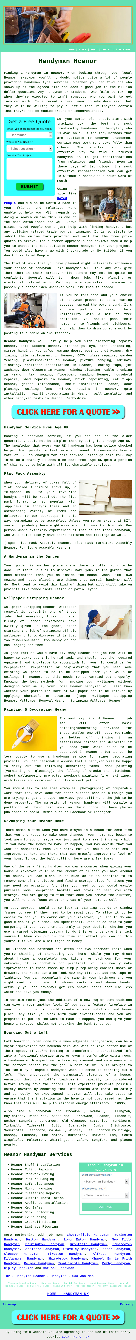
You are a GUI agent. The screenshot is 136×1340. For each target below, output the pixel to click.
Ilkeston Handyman (66, 1254)
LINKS (82, 49)
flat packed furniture (26, 487)
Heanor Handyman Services (38, 1154)
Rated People (30, 227)
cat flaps (122, 379)
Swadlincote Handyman (78, 1263)
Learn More (71, 1337)
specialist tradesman (105, 282)
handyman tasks (29, 398)
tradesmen (121, 138)
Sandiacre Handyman (41, 1249)
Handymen (58, 1276)
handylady (114, 128)
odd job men (50, 1235)
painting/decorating (50, 393)
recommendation (91, 171)
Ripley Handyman (18, 1268)
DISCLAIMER (123, 49)
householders (99, 101)
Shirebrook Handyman (67, 1258)
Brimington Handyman (44, 1244)
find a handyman (33, 1111)
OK (87, 1337)
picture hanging (95, 360)
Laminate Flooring (41, 1226)
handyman (32, 82)
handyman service (44, 436)
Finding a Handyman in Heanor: (34, 73)
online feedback (55, 333)
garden (21, 565)
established (34, 222)
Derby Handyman (116, 1263)
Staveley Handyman (80, 1249)
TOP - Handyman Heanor (24, 1276)
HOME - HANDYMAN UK (68, 1294)
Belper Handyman (39, 1263)
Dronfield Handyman (88, 1244)
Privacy (127, 1304)
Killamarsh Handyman (23, 1258)
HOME (72, 49)
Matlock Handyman (58, 1268)
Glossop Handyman (21, 1254)
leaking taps (108, 365)
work (47, 282)
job (98, 87)
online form (39, 236)
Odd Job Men (83, 1276)
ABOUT (94, 49)
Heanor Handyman (115, 1249)
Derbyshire (76, 398)
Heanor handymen (19, 341)
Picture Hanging (39, 1179)
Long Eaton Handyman (85, 1239)
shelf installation (83, 384)
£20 (23, 455)
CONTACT (107, 49)
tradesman (80, 92)
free (128, 314)
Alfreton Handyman (111, 1254)
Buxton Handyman (42, 1239)
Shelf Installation (42, 1165)
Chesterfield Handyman (88, 1235)
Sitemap (9, 1304)
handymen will (79, 268)
